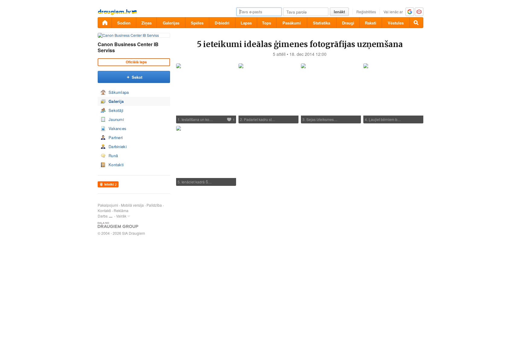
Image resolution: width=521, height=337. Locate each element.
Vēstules (396, 23)
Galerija (116, 101)
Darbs (103, 215)
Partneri (116, 137)
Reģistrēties (366, 11)
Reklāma (121, 210)
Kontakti (116, 164)
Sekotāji (116, 110)
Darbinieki (118, 146)
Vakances (117, 128)
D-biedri (222, 23)
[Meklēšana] (416, 22)
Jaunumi (116, 119)
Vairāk (121, 215)
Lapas (246, 23)
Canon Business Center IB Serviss (128, 47)
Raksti (370, 23)
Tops (266, 23)
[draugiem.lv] (105, 22)
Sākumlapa (119, 92)
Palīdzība (154, 205)
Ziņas (146, 23)
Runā (113, 155)
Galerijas (171, 23)
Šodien (124, 23)
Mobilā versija (132, 205)
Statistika (321, 23)
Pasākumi (292, 23)
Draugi (348, 23)
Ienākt (339, 11)
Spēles (197, 23)
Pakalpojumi (108, 205)
